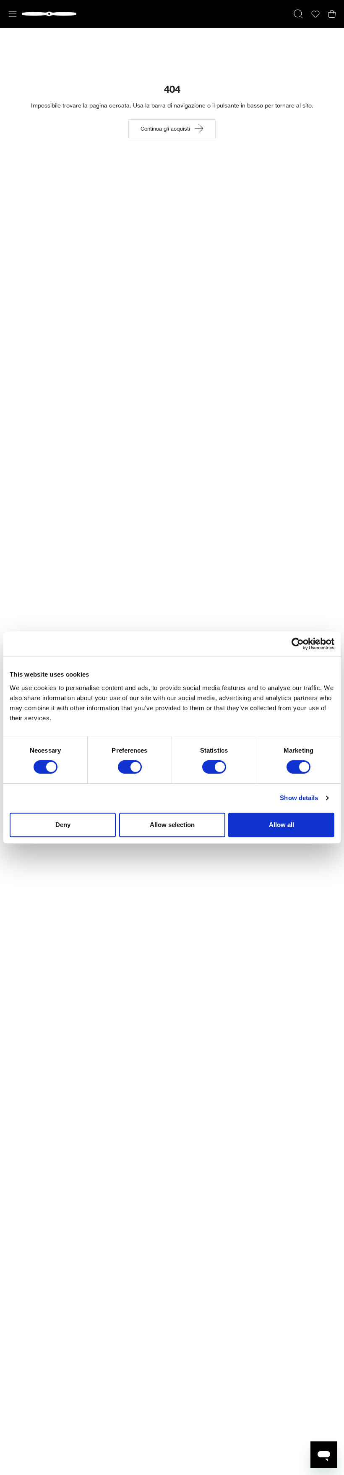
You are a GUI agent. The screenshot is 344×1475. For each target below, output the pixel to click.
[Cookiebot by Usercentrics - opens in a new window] (297, 644)
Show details (299, 797)
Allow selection (172, 824)
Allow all (281, 824)
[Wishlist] (315, 14)
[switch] (130, 767)
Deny (62, 824)
